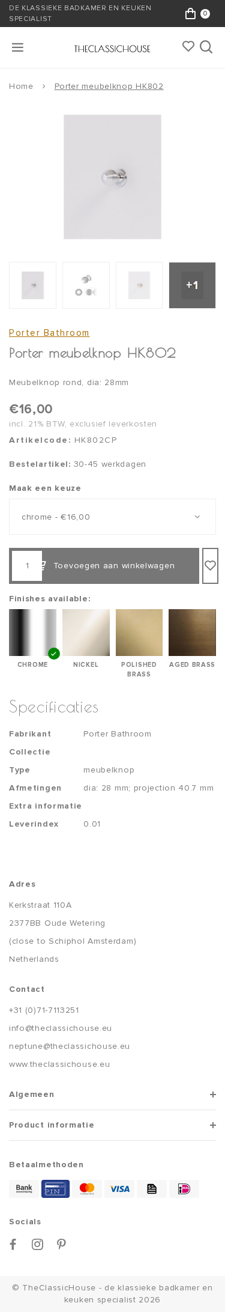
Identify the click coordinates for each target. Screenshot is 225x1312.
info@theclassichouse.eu (60, 1028)
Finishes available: (49, 599)
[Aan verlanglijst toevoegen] (210, 566)
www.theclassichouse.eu (59, 1064)
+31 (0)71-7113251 (44, 1010)
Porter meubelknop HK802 (109, 86)
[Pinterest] (62, 1244)
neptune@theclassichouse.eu (69, 1046)
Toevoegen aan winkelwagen (114, 565)
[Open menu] (18, 47)
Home (21, 86)
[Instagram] (38, 1244)
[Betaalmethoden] (24, 1189)
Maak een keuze (45, 488)
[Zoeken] (207, 47)
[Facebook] (13, 1244)
